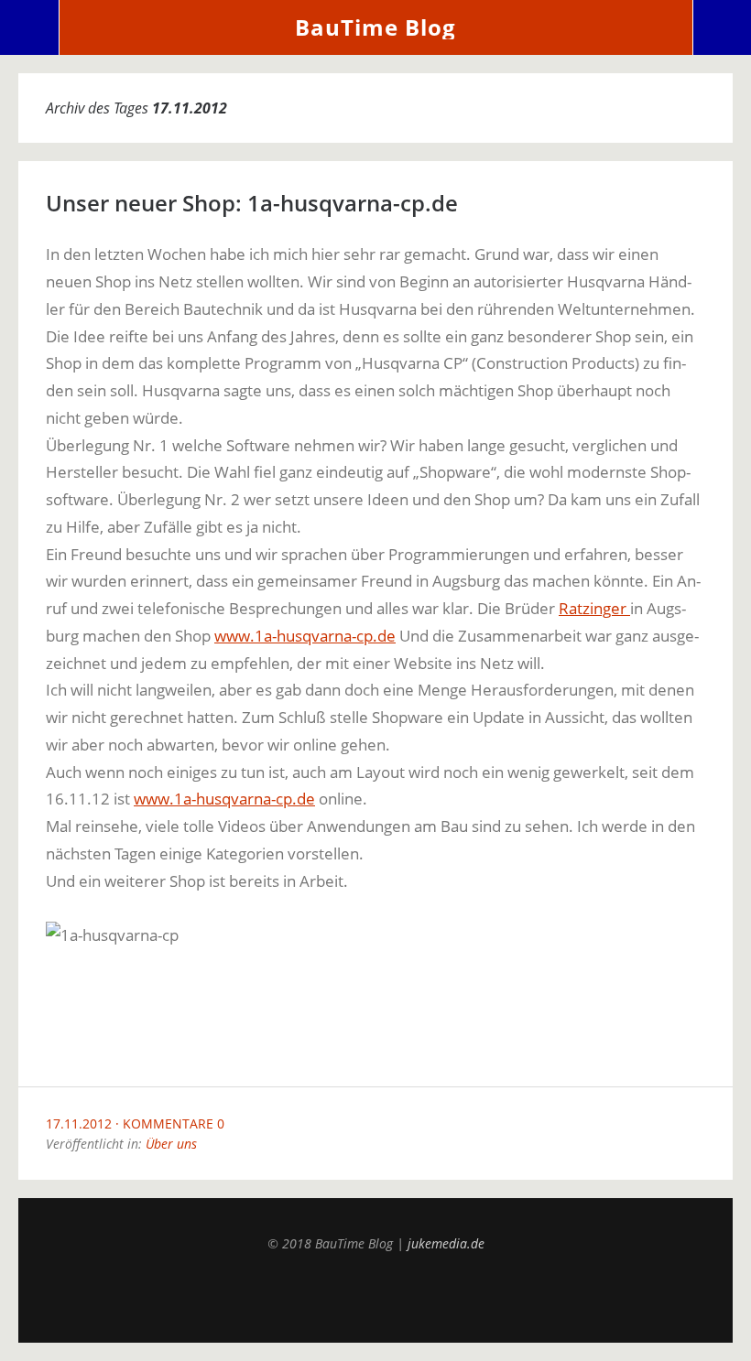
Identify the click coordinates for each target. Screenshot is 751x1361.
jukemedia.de (446, 1243)
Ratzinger (594, 608)
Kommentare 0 (173, 1123)
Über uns (171, 1143)
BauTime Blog (375, 27)
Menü (30, 27)
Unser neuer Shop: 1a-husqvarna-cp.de (252, 203)
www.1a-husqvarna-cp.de (305, 635)
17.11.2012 (79, 1123)
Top (375, 1297)
